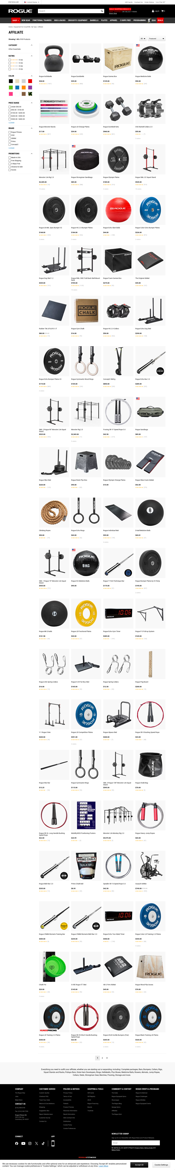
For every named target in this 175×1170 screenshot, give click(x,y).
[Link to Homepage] (21, 11)
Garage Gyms (116, 1107)
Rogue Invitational (141, 1093)
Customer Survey (44, 1118)
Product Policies (68, 1107)
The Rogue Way (20, 1093)
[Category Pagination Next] (107, 1058)
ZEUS (89, 1100)
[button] (102, 11)
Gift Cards (128, 2)
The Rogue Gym (117, 1114)
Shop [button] (14, 20)
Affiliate (40, 27)
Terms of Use (67, 1096)
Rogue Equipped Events (143, 1103)
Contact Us (138, 2)
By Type (34, 27)
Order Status (149, 2)
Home (10, 27)
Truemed (90, 1111)
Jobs (16, 1096)
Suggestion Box (44, 1111)
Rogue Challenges (141, 1096)
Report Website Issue (46, 1114)
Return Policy (116, 1150)
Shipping (42, 1107)
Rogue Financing (93, 1103)
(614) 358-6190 (20, 1108)
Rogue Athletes (140, 1100)
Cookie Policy (67, 1125)
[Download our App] (53, 1143)
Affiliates (114, 1111)
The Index (115, 1093)
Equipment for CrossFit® (22, 27)
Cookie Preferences (69, 1128)
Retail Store (18, 1100)
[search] (71, 11)
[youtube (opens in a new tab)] (23, 1143)
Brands (90, 1107)
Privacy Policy (67, 1093)
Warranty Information (70, 1111)
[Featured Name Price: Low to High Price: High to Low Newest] (156, 38)
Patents (65, 1103)
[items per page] (143, 38)
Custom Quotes (44, 1093)
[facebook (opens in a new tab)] (17, 1143)
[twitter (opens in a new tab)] (37, 1143)
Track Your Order (44, 1100)
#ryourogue (115, 1100)
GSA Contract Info (69, 1118)
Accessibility (67, 1100)
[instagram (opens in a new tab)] (30, 1143)
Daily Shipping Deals (119, 9)
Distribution (67, 1121)
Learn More (103, 1166)
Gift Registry (91, 1096)
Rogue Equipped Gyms (119, 1096)
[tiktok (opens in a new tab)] (43, 1143)
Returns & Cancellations (47, 1103)
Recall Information (69, 1114)
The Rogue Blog (117, 1103)
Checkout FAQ (43, 1096)
